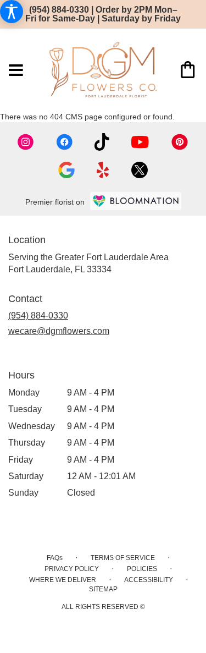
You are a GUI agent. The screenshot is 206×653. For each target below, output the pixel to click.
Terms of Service (123, 558)
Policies (142, 569)
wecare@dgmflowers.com (58, 331)
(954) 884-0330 (38, 315)
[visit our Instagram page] (26, 142)
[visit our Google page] (66, 170)
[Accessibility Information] (11, 11)
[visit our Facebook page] (64, 142)
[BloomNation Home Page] (135, 201)
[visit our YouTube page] (140, 142)
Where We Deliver (62, 580)
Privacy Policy (71, 569)
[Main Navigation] (16, 70)
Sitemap (103, 589)
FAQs (55, 558)
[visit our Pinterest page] (179, 142)
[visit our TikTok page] (101, 142)
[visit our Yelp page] (103, 170)
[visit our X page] (139, 170)
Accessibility (148, 580)
